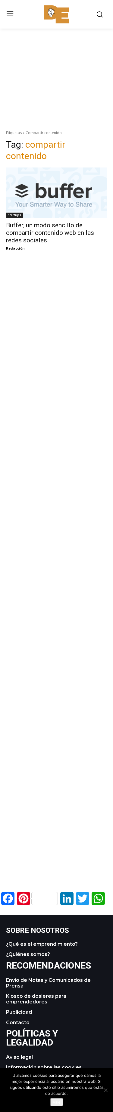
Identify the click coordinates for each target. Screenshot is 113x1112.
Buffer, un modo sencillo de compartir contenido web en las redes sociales (50, 233)
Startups (14, 215)
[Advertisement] (56, 71)
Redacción (15, 248)
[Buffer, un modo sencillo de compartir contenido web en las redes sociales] (56, 192)
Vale (57, 1102)
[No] (105, 1090)
